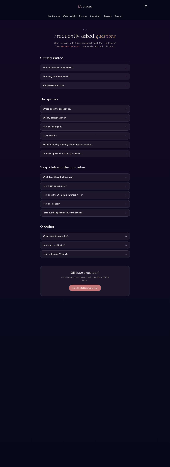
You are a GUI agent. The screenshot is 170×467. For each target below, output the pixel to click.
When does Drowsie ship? (55, 236)
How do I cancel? (51, 204)
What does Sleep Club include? (58, 177)
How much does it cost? (54, 186)
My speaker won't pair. (54, 85)
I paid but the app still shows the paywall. (63, 213)
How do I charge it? (52, 127)
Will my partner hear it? (54, 118)
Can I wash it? (50, 136)
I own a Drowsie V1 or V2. (55, 254)
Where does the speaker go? (57, 109)
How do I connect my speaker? (58, 67)
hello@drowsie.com (70, 46)
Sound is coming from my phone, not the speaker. (67, 144)
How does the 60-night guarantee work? (63, 195)
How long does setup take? (56, 76)
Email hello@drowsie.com (85, 288)
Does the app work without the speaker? (62, 153)
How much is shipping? (54, 245)
